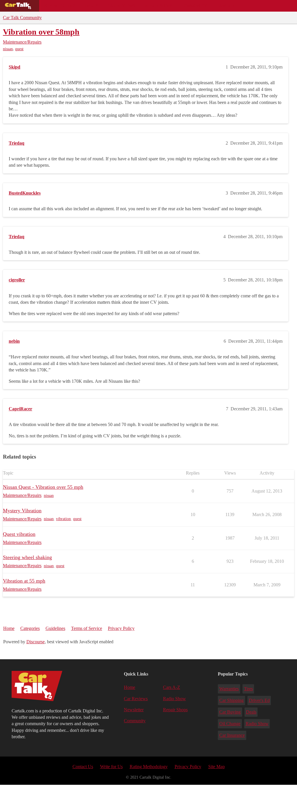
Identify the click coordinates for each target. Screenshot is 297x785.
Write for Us (111, 766)
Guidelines (55, 628)
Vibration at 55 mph (24, 581)
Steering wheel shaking (27, 557)
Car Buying (230, 711)
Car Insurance (232, 735)
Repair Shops (158, 5)
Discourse (35, 641)
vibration (63, 519)
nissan (8, 49)
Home (9, 628)
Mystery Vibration (22, 510)
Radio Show (174, 698)
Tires (248, 688)
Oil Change (229, 723)
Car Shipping (231, 700)
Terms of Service (86, 628)
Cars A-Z (225, 5)
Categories (30, 628)
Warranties (229, 688)
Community (194, 5)
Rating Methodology (149, 766)
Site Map (216, 766)
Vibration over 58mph (41, 31)
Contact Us (83, 766)
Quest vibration (19, 534)
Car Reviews (121, 5)
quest (19, 49)
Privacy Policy (121, 628)
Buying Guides (60, 5)
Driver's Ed (259, 700)
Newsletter (134, 709)
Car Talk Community (22, 17)
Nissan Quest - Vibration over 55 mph (43, 487)
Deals (91, 5)
